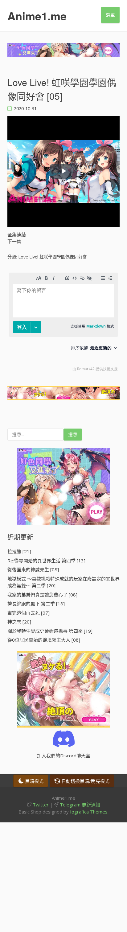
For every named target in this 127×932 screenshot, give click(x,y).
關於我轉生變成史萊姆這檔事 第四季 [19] (49, 631)
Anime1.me (37, 16)
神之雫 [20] (19, 622)
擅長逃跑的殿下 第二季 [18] (36, 603)
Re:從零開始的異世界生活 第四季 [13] (46, 560)
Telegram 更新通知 (79, 805)
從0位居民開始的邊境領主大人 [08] (43, 640)
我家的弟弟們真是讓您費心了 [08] (42, 595)
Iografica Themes (89, 812)
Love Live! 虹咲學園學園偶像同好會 (52, 257)
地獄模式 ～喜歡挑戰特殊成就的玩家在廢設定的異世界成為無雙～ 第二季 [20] (63, 582)
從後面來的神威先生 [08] (33, 569)
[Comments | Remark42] (63, 323)
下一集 (14, 241)
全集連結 (16, 234)
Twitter (40, 805)
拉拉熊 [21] (19, 551)
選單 (110, 15)
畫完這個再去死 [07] (28, 613)
